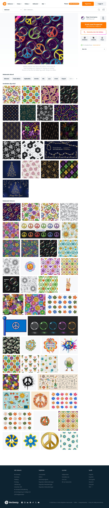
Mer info (84, 49)
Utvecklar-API (18, 487)
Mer (43, 4)
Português (92, 479)
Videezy (16, 479)
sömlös (36, 78)
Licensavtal (42, 474)
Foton (19, 4)
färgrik (64, 78)
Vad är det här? (96, 45)
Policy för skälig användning (96, 502)
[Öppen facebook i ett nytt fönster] (22, 502)
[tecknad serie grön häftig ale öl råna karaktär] (68, 364)
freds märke (16, 78)
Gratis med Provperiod (93, 25)
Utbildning (17, 484)
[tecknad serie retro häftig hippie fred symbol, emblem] (30, 345)
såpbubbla (27, 78)
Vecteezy (16, 477)
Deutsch (91, 482)
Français (91, 484)
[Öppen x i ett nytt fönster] (36, 502)
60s (43, 78)
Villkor (75, 502)
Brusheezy (17, 474)
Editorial (35, 4)
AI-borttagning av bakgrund (22, 492)
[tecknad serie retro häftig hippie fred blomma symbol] (30, 266)
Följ (103, 19)
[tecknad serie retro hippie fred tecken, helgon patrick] (45, 421)
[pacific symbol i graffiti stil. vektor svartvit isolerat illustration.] (28, 382)
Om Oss (64, 479)
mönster (6, 78)
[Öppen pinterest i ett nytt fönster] (30, 502)
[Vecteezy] (4, 4)
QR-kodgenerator (19, 494)
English (91, 474)
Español (91, 477)
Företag (16, 482)
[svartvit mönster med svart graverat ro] (12, 150)
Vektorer (10, 4)
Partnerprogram (43, 479)
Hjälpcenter (65, 474)
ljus (49, 78)
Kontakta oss (65, 477)
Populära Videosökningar (46, 487)
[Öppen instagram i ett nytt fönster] (25, 502)
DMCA (40, 477)
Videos (27, 4)
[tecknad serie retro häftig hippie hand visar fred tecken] (68, 284)
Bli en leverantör (67, 482)
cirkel (56, 78)
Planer (66, 4)
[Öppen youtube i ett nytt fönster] (38, 502)
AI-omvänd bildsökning (21, 489)
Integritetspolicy (83, 502)
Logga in (100, 4)
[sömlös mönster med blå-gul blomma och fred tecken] (69, 441)
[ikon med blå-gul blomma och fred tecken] (11, 441)
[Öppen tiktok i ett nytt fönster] (33, 502)
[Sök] (99, 10)
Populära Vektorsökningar (46, 482)
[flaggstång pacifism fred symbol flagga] (14, 325)
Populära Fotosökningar (45, 484)
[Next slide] (75, 79)
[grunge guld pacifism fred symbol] (50, 441)
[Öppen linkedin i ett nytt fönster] (27, 502)
